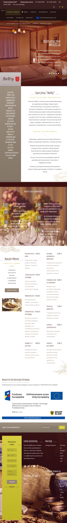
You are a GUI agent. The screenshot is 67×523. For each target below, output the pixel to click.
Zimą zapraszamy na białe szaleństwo (56, 73)
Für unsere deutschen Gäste (18, 23)
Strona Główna (13, 12)
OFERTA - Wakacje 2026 (42, 23)
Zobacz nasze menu (12, 290)
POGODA (26, 483)
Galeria (53, 12)
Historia (10, 17)
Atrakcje (19, 17)
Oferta (33, 12)
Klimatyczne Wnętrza (51, 73)
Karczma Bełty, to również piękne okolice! (53, 73)
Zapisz (62, 427)
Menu (25, 12)
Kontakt (29, 17)
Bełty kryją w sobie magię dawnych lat (58, 73)
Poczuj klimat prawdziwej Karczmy (49, 73)
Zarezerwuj (12, 482)
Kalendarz (43, 12)
